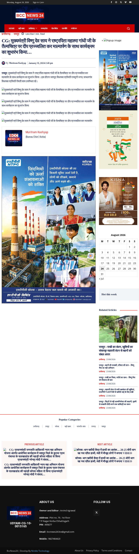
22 (129, 263)
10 (102, 257)
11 (107, 257)
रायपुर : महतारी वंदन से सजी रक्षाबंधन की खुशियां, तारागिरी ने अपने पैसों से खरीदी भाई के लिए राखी (117, 390)
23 (134, 263)
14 (124, 257)
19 (113, 263)
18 (107, 263)
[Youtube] (130, 2)
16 (134, 257)
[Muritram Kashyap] (4, 63)
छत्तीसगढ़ (6, 34)
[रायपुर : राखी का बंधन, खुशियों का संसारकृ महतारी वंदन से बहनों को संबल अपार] (118, 329)
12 (113, 257)
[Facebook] (111, 2)
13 (119, 257)
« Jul (101, 278)
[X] (121, 2)
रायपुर (16, 34)
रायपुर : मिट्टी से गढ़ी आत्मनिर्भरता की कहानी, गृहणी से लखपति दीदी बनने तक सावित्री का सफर (117, 402)
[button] (128, 28)
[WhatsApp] (84, 62)
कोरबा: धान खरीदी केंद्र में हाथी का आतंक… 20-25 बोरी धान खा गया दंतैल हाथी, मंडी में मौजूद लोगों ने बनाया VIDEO (104, 460)
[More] (92, 62)
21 (124, 263)
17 (102, 263)
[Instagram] (116, 2)
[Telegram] (76, 62)
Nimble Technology (40, 550)
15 (129, 257)
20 (119, 263)
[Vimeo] (125, 2)
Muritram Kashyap (17, 63)
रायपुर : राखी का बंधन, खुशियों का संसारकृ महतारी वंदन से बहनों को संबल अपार (116, 350)
